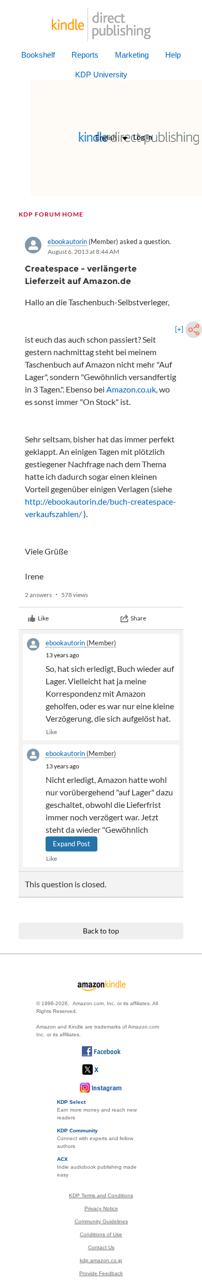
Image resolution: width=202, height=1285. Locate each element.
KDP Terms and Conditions (101, 1195)
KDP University (101, 74)
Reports (84, 54)
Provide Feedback (101, 1273)
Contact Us (101, 1247)
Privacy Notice (101, 1208)
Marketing (132, 54)
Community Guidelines (101, 1221)
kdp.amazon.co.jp (101, 1260)
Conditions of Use (101, 1234)
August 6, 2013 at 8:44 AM (83, 251)
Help (173, 54)
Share (138, 618)
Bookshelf (38, 54)
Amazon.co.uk (131, 389)
